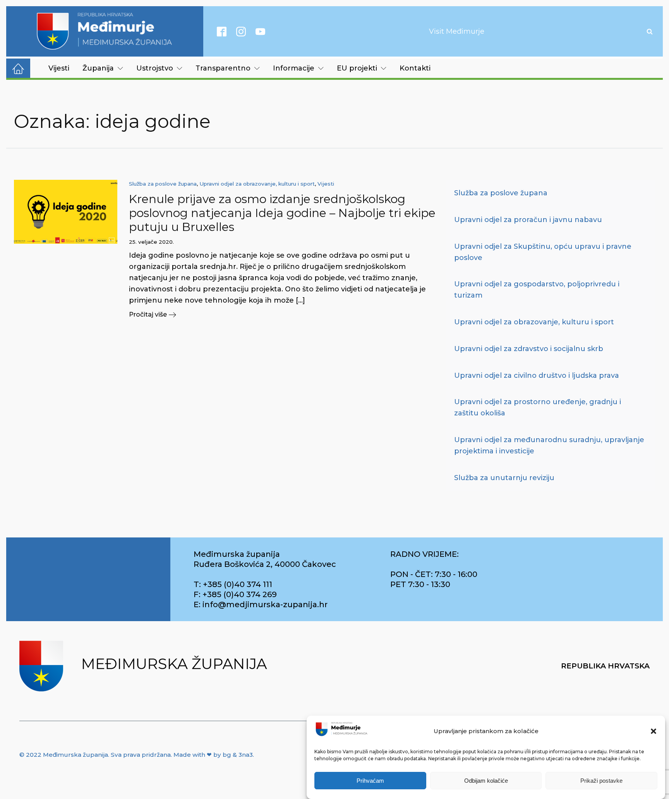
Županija (98, 68)
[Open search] (649, 31)
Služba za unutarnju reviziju (504, 478)
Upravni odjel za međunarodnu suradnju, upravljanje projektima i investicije (549, 445)
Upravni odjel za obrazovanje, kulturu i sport (257, 184)
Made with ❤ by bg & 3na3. (213, 754)
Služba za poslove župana (163, 184)
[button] (653, 731)
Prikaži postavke (601, 780)
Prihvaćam (370, 780)
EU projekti (357, 68)
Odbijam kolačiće (486, 780)
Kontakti (415, 68)
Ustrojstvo (154, 68)
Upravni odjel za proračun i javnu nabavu (528, 219)
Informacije (293, 68)
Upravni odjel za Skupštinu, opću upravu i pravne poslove (542, 252)
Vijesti (58, 68)
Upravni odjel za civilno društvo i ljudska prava (536, 375)
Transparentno (223, 68)
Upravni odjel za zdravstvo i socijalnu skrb (528, 348)
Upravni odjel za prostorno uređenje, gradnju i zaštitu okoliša (537, 407)
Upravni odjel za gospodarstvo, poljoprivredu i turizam (536, 290)
